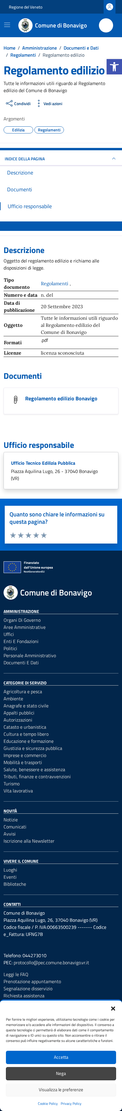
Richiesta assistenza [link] (24, 995)
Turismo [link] (12, 783)
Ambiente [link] (13, 698)
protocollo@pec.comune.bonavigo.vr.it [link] (51, 962)
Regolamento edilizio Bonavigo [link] (61, 398)
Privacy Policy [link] (71, 1103)
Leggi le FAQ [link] (16, 974)
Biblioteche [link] (15, 884)
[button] (113, 1008)
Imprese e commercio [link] (25, 755)
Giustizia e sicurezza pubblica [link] (33, 748)
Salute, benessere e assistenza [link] (34, 769)
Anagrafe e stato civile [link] (26, 705)
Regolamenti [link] (55, 283)
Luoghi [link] (10, 869)
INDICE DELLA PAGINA (25, 159)
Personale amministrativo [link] (30, 655)
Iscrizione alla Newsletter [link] (29, 840)
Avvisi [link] (10, 833)
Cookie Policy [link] (48, 1103)
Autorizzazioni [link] (18, 719)
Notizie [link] (11, 819)
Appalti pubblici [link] (19, 712)
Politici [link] (10, 648)
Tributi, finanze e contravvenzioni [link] (37, 776)
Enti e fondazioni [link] (21, 641)
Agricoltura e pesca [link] (23, 691)
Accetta (61, 1057)
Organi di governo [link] (22, 620)
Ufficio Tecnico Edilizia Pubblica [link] (43, 462)
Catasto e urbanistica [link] (25, 726)
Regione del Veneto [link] (25, 7)
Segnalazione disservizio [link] (28, 988)
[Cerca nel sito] (106, 25)
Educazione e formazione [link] (29, 741)
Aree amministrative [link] (25, 627)
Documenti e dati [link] (21, 662)
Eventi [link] (10, 876)
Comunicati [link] (15, 826)
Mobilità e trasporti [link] (23, 762)
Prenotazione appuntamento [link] (32, 981)
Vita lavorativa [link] (18, 790)
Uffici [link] (9, 634)
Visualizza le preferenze (61, 1089)
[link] (114, 66)
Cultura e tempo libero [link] (26, 734)
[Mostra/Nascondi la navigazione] (7, 24)
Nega (61, 1073)
